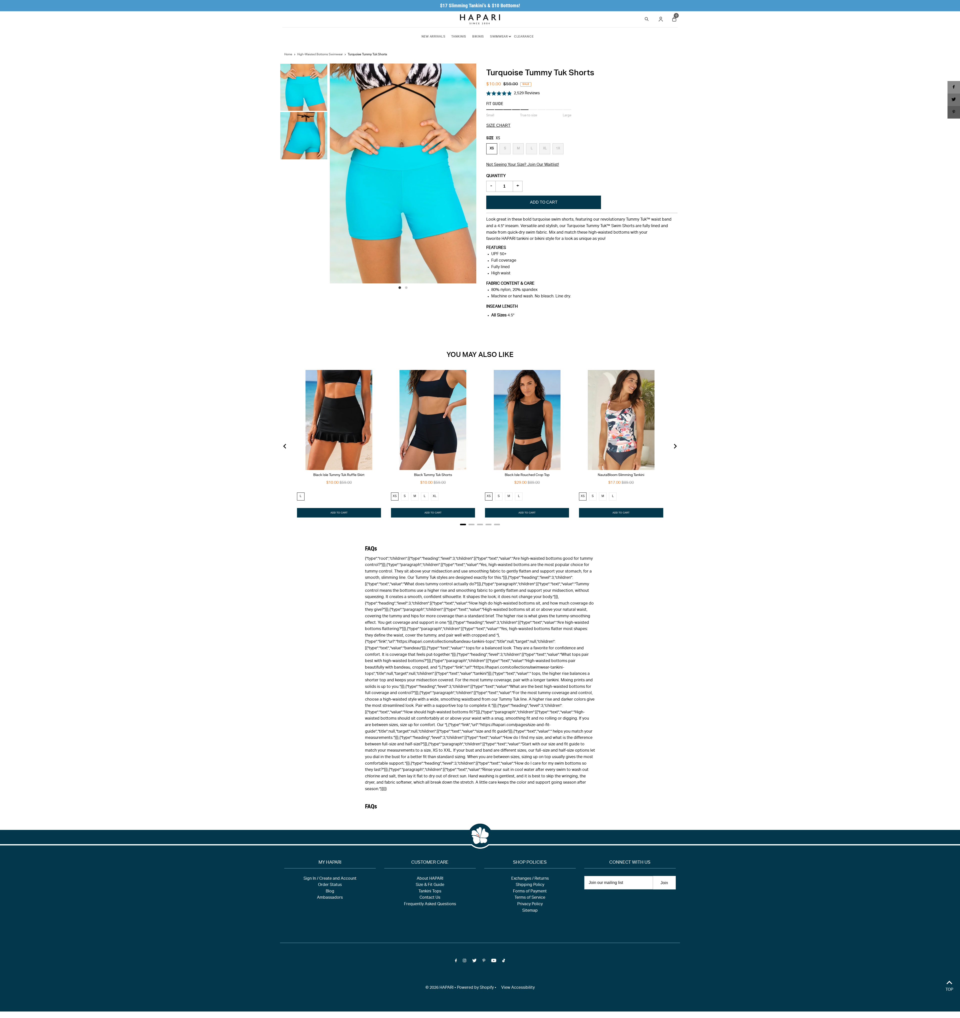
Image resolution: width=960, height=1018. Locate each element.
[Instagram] (464, 961)
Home (288, 54)
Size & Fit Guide (430, 885)
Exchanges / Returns (530, 879)
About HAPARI (430, 879)
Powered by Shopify (475, 988)
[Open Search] (646, 18)
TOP (949, 990)
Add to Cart (544, 202)
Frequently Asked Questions (430, 904)
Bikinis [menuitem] (478, 36)
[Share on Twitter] (954, 100)
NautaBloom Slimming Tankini (621, 475)
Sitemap (530, 911)
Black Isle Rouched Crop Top (527, 475)
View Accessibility (518, 988)
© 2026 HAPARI (440, 988)
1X (558, 148)
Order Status (330, 885)
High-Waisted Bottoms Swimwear (320, 54)
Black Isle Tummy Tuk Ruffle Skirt (338, 475)
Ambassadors (330, 898)
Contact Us (430, 898)
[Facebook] (456, 961)
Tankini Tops (429, 892)
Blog (330, 892)
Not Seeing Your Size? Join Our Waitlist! (522, 165)
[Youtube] (493, 961)
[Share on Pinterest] (954, 112)
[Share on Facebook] (954, 87)
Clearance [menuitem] (524, 36)
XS (492, 148)
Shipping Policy (530, 885)
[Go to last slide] (285, 446)
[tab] (463, 524)
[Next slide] (675, 446)
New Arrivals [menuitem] (434, 36)
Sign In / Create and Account (330, 879)
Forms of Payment (530, 892)
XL (545, 148)
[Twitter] (474, 961)
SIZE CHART (498, 126)
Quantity (496, 176)
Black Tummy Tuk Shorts (433, 475)
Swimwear (499, 36)
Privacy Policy (530, 904)
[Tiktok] (503, 961)
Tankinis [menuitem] (458, 36)
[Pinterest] (483, 961)
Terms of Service (529, 898)
